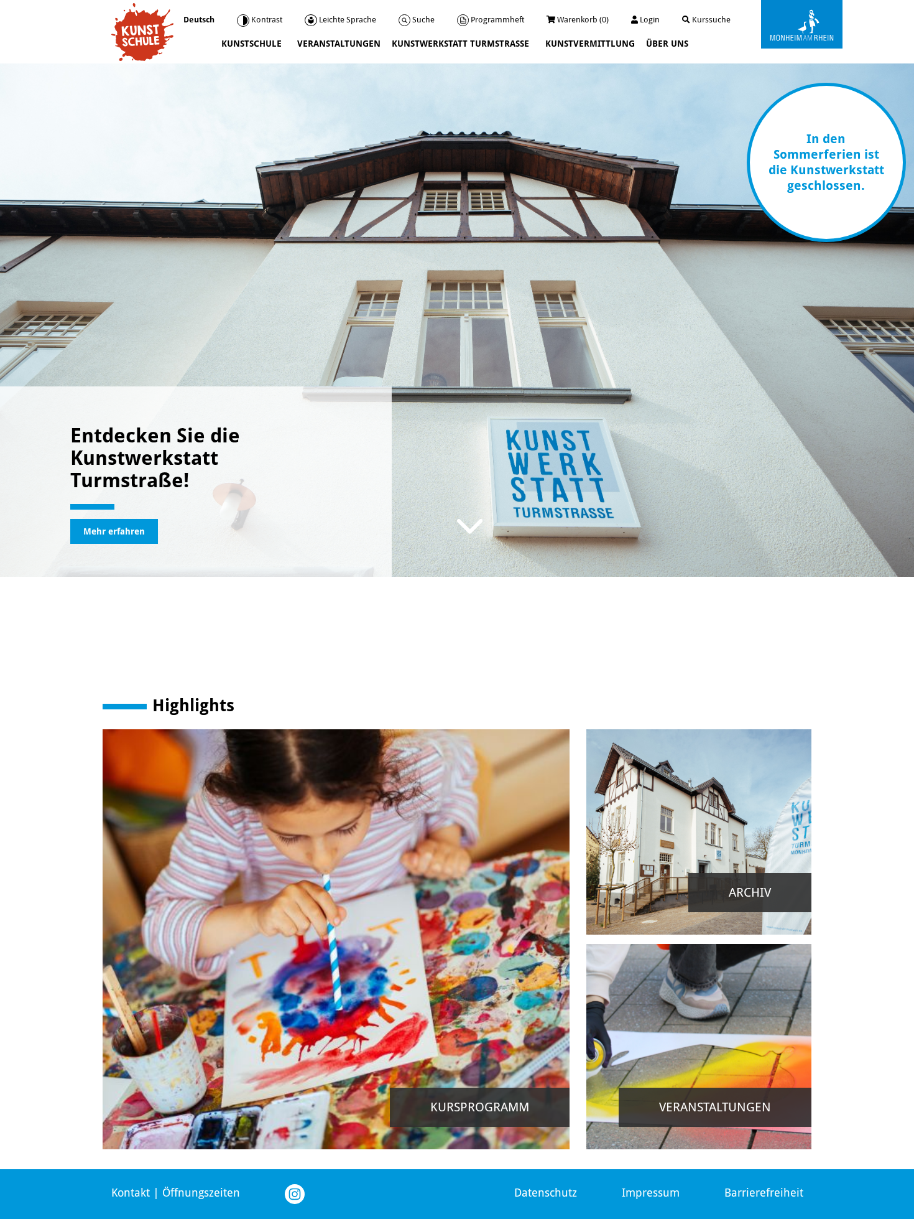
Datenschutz (545, 1192)
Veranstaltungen (339, 44)
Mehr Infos (384, 1032)
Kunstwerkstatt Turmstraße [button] (462, 44)
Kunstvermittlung (590, 44)
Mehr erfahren (114, 531)
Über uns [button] (668, 44)
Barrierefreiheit (763, 1192)
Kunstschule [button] (252, 44)
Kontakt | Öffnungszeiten (175, 1192)
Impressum (651, 1192)
